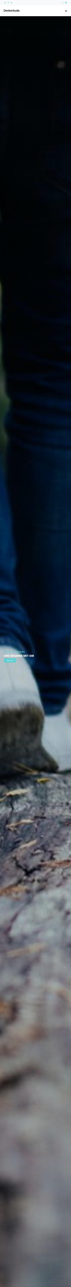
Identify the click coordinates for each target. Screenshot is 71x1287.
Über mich (10, 660)
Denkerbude (12, 10)
